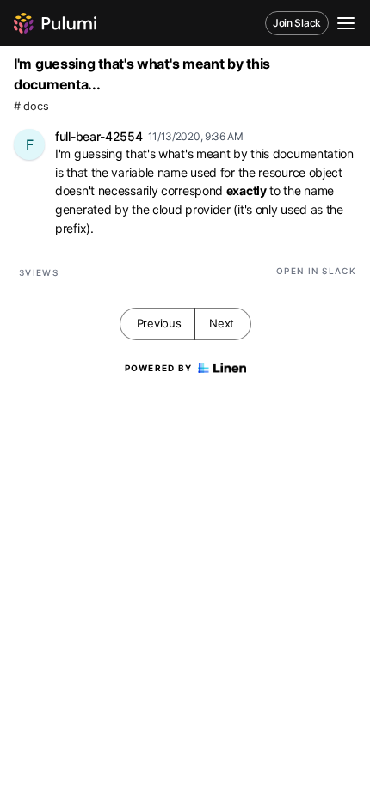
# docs (31, 106)
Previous (159, 323)
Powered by (159, 368)
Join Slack (297, 22)
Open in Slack (316, 271)
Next (221, 323)
